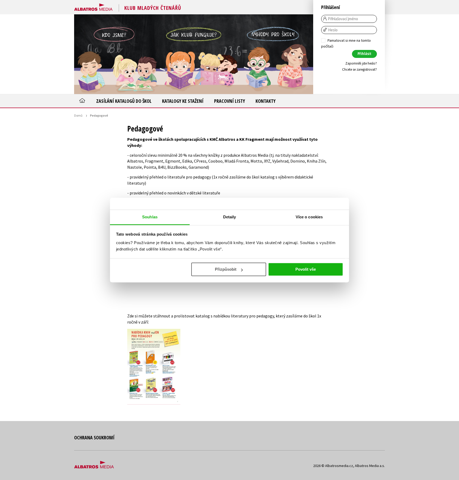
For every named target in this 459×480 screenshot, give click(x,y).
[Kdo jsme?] (114, 54)
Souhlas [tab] (150, 217)
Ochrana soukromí (94, 437)
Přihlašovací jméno (343, 19)
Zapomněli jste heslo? (361, 63)
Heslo (333, 30)
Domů (78, 115)
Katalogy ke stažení (182, 101)
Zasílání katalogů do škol (123, 101)
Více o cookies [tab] (309, 217)
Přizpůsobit (225, 269)
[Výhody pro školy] (273, 54)
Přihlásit (364, 53)
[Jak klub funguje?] (193, 54)
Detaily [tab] (229, 217)
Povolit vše (305, 269)
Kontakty (265, 101)
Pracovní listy (229, 101)
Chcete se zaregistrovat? (359, 69)
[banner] (93, 6)
